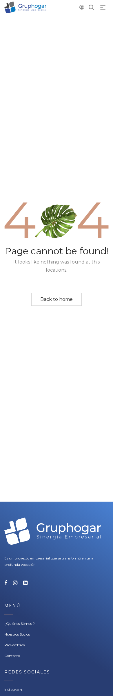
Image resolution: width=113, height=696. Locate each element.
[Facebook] (5, 583)
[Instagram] (15, 583)
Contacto (12, 655)
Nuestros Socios (17, 634)
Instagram (13, 689)
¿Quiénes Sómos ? (19, 623)
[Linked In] (25, 583)
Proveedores (14, 645)
